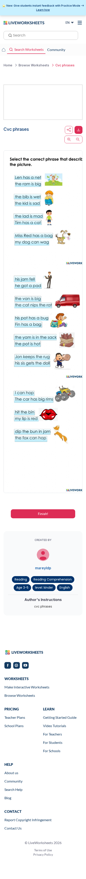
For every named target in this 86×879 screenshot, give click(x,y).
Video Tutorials (54, 726)
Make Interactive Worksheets (26, 687)
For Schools (51, 751)
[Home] (24, 22)
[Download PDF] (78, 130)
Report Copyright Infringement (28, 820)
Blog (7, 798)
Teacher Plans (14, 717)
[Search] (9, 35)
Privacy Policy (43, 854)
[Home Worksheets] (3, 49)
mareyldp (43, 568)
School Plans (14, 726)
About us (11, 773)
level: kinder (44, 587)
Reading (21, 579)
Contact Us (13, 828)
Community (13, 781)
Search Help (13, 789)
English (65, 587)
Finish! (43, 514)
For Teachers (52, 734)
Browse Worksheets (19, 695)
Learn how (43, 9)
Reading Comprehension (53, 579)
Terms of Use (43, 850)
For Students (52, 742)
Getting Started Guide (60, 717)
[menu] (79, 22)
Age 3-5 (22, 587)
